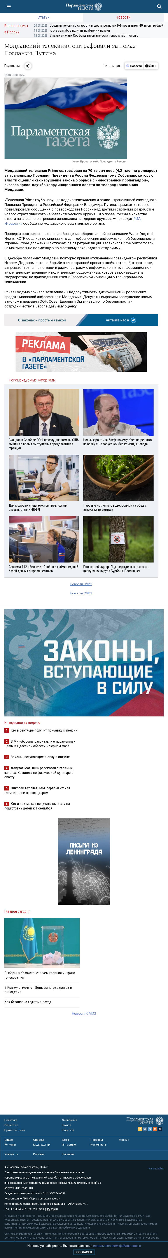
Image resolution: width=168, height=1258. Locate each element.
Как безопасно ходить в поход (27, 1002)
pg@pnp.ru (51, 1209)
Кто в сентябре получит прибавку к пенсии (72, 30)
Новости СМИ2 (81, 584)
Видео (9, 1139)
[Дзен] (150, 65)
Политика (10, 1120)
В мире (66, 1125)
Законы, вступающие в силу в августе (40, 757)
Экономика (69, 1120)
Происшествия (14, 1130)
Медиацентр (41, 1144)
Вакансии (68, 1154)
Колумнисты (99, 1144)
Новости (123, 17)
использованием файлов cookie (117, 1246)
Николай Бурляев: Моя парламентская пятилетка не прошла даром (37, 790)
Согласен (84, 1252)
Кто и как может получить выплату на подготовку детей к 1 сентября (37, 805)
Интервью (69, 1144)
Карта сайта (156, 1168)
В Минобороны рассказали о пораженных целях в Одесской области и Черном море (39, 743)
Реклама (38, 1154)
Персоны (97, 1139)
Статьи (43, 17)
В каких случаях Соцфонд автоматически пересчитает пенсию (86, 35)
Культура (68, 1130)
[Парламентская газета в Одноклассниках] (155, 1129)
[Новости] (134, 65)
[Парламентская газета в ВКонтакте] (145, 1129)
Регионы (10, 1144)
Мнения (124, 1139)
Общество (11, 1125)
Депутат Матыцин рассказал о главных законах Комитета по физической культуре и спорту (39, 772)
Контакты (11, 1154)
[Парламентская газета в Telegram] (150, 1129)
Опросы (38, 1139)
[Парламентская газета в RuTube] (160, 1129)
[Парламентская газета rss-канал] (140, 1129)
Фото (65, 1139)
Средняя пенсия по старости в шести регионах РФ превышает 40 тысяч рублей (98, 25)
